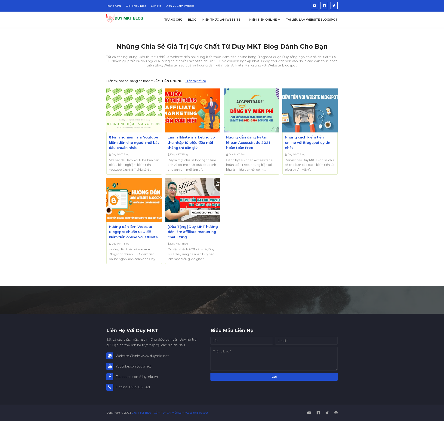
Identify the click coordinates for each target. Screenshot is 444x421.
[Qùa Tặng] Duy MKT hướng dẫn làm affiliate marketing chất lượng (193, 231)
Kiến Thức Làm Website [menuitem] (221, 19)
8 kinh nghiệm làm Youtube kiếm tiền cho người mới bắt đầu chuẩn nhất (134, 142)
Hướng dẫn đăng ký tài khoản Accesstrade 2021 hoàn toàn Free (248, 142)
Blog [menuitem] (192, 19)
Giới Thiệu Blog (136, 5)
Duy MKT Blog (120, 154)
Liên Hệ (156, 5)
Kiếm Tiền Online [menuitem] (263, 19)
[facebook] (324, 5)
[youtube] (314, 5)
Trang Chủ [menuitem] (173, 19)
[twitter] (334, 5)
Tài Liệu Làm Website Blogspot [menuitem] (312, 19)
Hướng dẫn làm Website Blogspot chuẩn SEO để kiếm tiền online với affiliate (133, 231)
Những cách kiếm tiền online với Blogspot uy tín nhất (307, 142)
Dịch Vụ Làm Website (180, 5)
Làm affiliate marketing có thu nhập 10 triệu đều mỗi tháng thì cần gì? (191, 142)
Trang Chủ (113, 5)
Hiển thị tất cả (195, 81)
